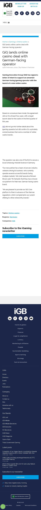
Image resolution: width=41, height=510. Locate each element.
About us (5, 396)
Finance (20, 332)
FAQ (3, 402)
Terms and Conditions (30, 505)
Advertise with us (7, 405)
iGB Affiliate (6, 420)
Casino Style (6, 439)
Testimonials (6, 408)
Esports (20, 328)
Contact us (5, 399)
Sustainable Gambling (20, 351)
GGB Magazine (7, 436)
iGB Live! (5, 417)
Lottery (20, 339)
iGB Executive (6, 427)
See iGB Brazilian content (8, 13)
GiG (3, 127)
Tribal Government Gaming (11, 442)
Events (4, 380)
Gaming (12, 42)
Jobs (4, 384)
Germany (13, 217)
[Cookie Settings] (2, 506)
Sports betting (20, 354)
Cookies (18, 505)
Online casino (22, 42)
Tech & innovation (20, 362)
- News (11, 454)
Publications (6, 387)
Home (4, 42)
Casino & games (20, 325)
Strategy (20, 358)
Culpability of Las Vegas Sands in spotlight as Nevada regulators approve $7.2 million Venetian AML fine (19, 452)
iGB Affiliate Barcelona (9, 423)
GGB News (5, 433)
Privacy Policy (8, 505)
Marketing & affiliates (20, 343)
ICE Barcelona (6, 430)
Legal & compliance (20, 336)
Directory (5, 377)
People (20, 347)
